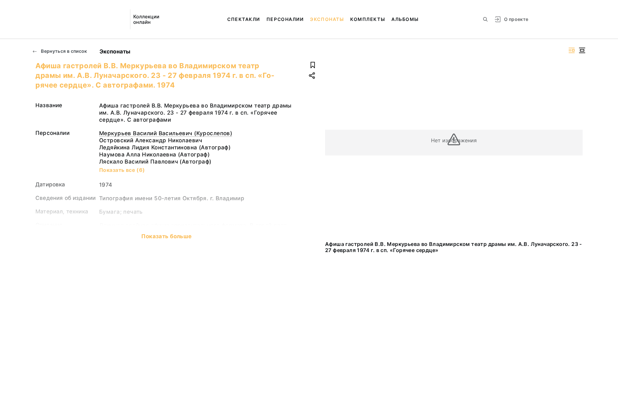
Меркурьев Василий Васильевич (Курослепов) (165, 133)
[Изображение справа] (571, 50)
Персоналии (285, 19)
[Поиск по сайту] (485, 19)
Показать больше (166, 236)
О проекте (516, 19)
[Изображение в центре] (582, 50)
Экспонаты (327, 19)
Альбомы (405, 19)
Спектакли (243, 19)
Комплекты (367, 19)
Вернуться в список (63, 51)
